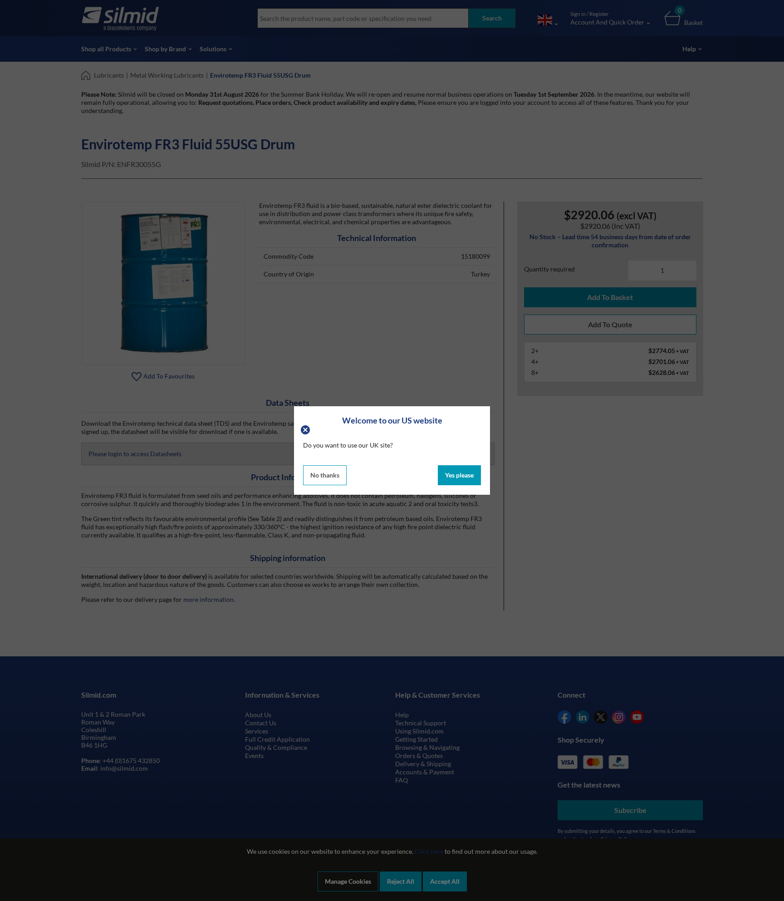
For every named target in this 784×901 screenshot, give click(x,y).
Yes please (459, 475)
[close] (306, 429)
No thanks (324, 475)
